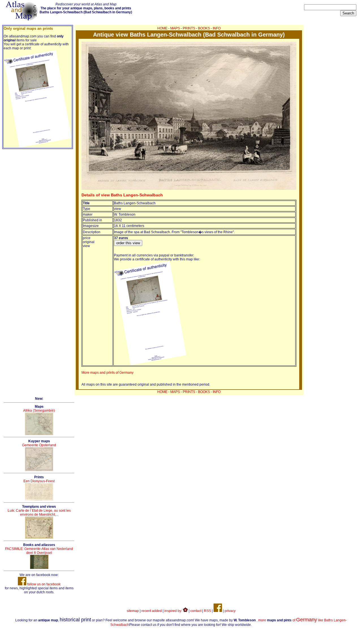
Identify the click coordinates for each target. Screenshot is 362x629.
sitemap (133, 611)
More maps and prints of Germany (107, 373)
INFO (217, 28)
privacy (230, 611)
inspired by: (173, 611)
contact (195, 611)
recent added (151, 611)
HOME (162, 28)
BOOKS (204, 28)
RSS (207, 611)
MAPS (175, 28)
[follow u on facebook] (218, 611)
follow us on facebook (43, 584)
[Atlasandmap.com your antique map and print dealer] (22, 19)
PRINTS (189, 28)
